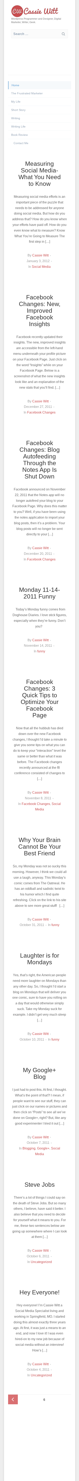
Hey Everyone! (39, 1292)
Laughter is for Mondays (39, 958)
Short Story (18, 110)
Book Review (19, 134)
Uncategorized (41, 1262)
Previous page (13, 1399)
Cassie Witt (40, 255)
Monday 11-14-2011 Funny (39, 593)
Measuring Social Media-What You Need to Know (39, 173)
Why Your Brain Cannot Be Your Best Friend (39, 847)
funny (41, 651)
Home (15, 85)
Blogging (28, 1148)
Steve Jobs (40, 1184)
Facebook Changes (41, 412)
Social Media (41, 266)
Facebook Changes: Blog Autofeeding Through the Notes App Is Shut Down (39, 460)
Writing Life (18, 126)
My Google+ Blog (39, 1073)
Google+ (43, 1148)
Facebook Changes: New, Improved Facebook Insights (39, 310)
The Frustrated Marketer (27, 93)
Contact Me (20, 143)
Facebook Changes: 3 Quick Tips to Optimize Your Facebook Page (40, 698)
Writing (15, 118)
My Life (15, 101)
